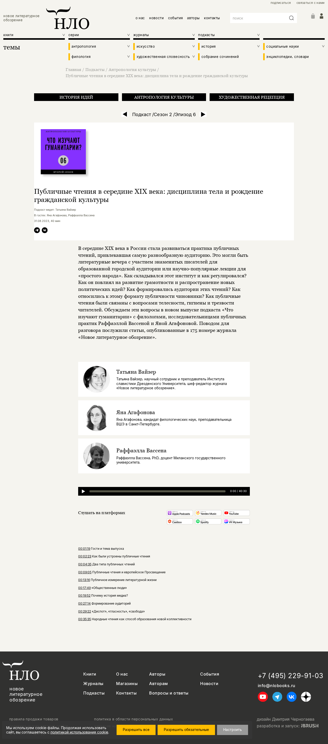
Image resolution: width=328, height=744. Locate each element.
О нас (122, 674)
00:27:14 (84, 603)
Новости (209, 683)
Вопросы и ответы (169, 693)
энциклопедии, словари (287, 57)
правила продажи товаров (33, 719)
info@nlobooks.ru (276, 685)
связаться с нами (310, 3)
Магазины (127, 683)
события (175, 18)
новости (156, 18)
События (209, 674)
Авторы (157, 674)
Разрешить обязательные (186, 729)
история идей (76, 97)
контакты (212, 18)
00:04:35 (84, 564)
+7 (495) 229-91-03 (290, 676)
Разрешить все (136, 729)
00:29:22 (84, 611)
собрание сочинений (220, 57)
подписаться (281, 3)
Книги (89, 674)
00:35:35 (84, 619)
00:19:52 (84, 595)
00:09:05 (84, 572)
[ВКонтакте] (45, 231)
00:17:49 (84, 588)
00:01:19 (84, 549)
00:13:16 (84, 580)
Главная (73, 69)
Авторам (158, 683)
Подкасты (95, 69)
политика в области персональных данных (133, 719)
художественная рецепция (252, 97)
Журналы (93, 683)
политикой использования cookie (79, 732)
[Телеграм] (37, 231)
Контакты (126, 693)
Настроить (232, 729)
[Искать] (291, 18)
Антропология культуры (132, 69)
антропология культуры (164, 97)
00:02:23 (84, 556)
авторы (193, 18)
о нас (140, 18)
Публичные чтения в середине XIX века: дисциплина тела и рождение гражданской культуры (157, 75)
